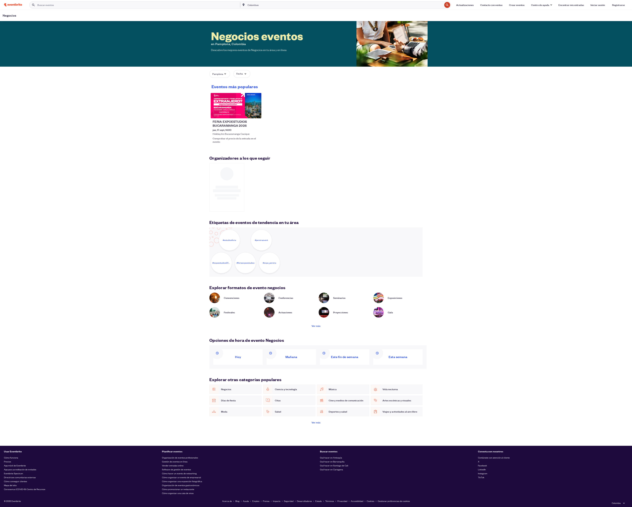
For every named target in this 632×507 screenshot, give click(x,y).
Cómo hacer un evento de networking (179, 473)
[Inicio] (13, 4)
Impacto (276, 501)
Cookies (370, 501)
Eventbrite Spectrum (13, 473)
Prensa (266, 501)
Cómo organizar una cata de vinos (178, 493)
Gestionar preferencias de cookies (394, 501)
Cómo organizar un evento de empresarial (181, 477)
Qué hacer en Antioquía (331, 457)
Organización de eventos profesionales (180, 457)
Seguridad (288, 501)
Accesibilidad (357, 501)
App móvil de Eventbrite (15, 465)
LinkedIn (482, 469)
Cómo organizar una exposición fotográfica (182, 481)
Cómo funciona (11, 457)
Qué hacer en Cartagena (331, 469)
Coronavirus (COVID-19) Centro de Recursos (24, 489)
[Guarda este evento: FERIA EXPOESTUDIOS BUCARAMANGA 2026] (249, 113)
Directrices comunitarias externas (20, 477)
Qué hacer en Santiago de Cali (334, 465)
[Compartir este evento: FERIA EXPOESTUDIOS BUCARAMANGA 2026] (256, 113)
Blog (237, 501)
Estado (318, 501)
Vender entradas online (173, 465)
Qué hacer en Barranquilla (332, 461)
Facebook (482, 465)
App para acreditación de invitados (20, 469)
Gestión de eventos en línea (174, 461)
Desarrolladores (304, 501)
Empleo (255, 501)
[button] (541, 5)
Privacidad (342, 501)
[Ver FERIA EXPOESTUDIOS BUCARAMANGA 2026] (236, 105)
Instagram (482, 473)
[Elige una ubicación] (244, 5)
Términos (329, 501)
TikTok (481, 477)
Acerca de (227, 501)
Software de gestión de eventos (176, 469)
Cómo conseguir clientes (15, 481)
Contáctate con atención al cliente (494, 457)
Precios (7, 461)
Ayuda (246, 501)
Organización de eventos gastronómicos (180, 485)
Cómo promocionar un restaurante (178, 489)
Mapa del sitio (10, 485)
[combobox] (345, 5)
